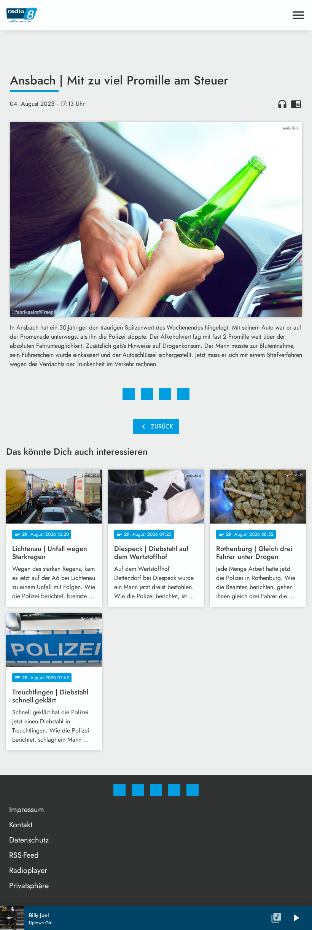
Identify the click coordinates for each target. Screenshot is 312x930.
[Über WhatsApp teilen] (165, 394)
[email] (192, 790)
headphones (282, 104)
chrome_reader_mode (296, 104)
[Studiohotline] (174, 790)
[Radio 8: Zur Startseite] (147, 15)
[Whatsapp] (156, 790)
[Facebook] (119, 790)
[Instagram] (138, 790)
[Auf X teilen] (147, 394)
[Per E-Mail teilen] (183, 394)
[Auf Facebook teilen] (129, 394)
